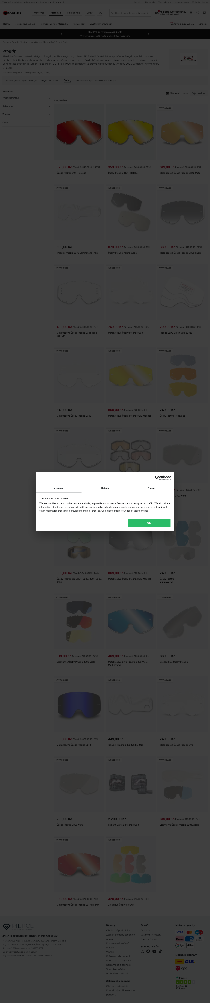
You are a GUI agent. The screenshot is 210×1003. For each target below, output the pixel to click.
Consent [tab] (58, 488)
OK (149, 523)
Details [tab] (105, 488)
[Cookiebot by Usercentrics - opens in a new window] (157, 478)
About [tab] (151, 488)
